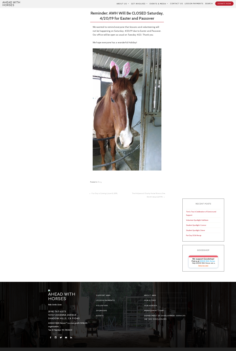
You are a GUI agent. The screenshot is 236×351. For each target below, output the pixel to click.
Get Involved (138, 4)
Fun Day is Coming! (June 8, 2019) (104, 193)
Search (209, 3)
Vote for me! (203, 266)
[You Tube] (66, 337)
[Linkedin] (71, 337)
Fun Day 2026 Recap (193, 235)
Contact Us (176, 3)
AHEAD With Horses (11, 4)
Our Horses (150, 305)
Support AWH (103, 295)
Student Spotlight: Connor (196, 225)
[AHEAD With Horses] (49, 290)
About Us (122, 4)
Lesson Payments (194, 3)
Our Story (150, 300)
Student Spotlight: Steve (195, 230)
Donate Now (224, 3)
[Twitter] (61, 337)
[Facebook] (50, 337)
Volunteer (102, 305)
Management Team (154, 310)
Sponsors (101, 310)
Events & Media (158, 4)
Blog (100, 182)
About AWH (150, 295)
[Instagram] (55, 337)
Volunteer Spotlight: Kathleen (197, 220)
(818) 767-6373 (57, 311)
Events (100, 316)
